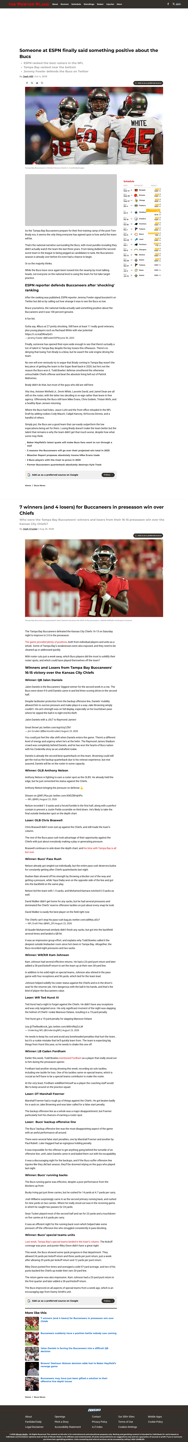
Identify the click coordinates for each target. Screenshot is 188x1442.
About (28, 1416)
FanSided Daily (33, 1421)
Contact (96, 1416)
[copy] (42, 83)
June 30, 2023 (67, 337)
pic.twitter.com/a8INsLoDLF (84, 919)
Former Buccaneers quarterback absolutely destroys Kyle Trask (64, 464)
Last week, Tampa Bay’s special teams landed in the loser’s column (62, 1241)
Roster (100, 4)
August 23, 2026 (69, 731)
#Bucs (40, 326)
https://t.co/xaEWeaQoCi (38, 334)
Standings (89, 4)
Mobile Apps (155, 1416)
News (55, 4)
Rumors (65, 4)
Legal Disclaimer (34, 1426)
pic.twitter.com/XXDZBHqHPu (66, 795)
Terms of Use (125, 1421)
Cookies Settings (127, 1426)
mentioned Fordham (70, 1058)
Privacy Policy (99, 1421)
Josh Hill (28, 76)
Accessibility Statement (68, 1426)
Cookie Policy (155, 1421)
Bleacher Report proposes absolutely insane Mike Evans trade (63, 455)
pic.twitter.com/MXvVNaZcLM (66, 1026)
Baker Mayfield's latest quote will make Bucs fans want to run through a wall (69, 444)
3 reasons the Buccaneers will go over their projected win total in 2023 (68, 450)
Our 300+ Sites (126, 1416)
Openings (60, 1416)
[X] (174, 4)
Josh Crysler (30, 529)
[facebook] (168, 4)
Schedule (76, 4)
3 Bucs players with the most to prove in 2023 (54, 460)
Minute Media (22, 1434)
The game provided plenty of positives (46, 642)
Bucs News (39, 485)
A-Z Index (97, 1426)
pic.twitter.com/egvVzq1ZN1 (55, 727)
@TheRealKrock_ (39, 1026)
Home (28, 485)
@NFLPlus (43, 795)
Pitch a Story (62, 1421)
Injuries (110, 4)
